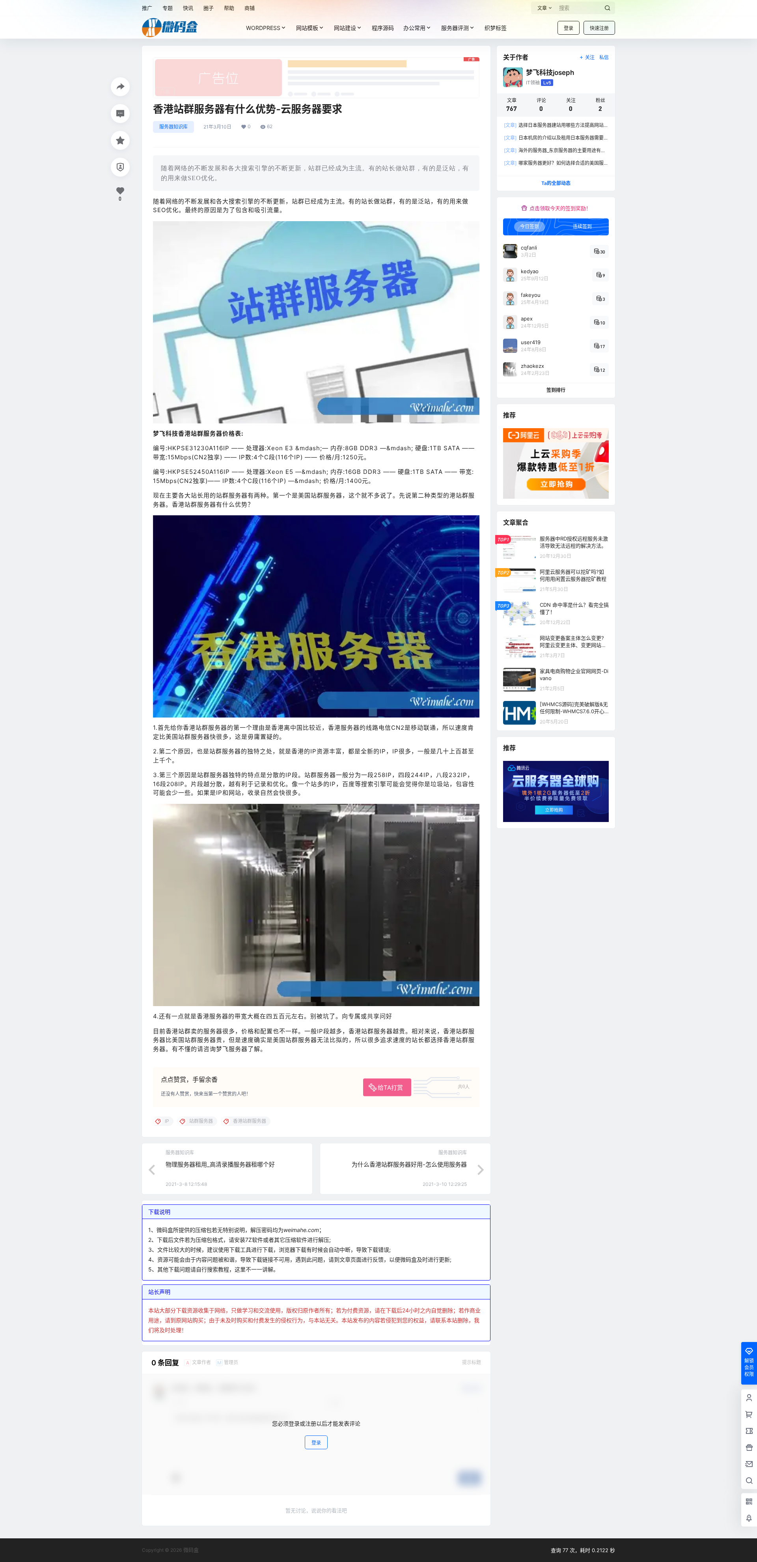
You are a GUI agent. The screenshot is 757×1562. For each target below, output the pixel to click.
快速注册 (599, 28)
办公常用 (414, 27)
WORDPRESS (263, 27)
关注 (590, 57)
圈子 (208, 8)
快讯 (188, 8)
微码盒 (190, 1550)
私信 (604, 57)
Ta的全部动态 (556, 183)
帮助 (229, 8)
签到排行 (555, 390)
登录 (568, 28)
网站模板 (307, 27)
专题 (167, 8)
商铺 (249, 8)
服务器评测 (455, 27)
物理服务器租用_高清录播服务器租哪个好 (220, 1164)
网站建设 (345, 27)
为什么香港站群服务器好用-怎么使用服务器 (409, 1164)
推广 (147, 8)
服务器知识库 (173, 127)
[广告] (316, 61)
